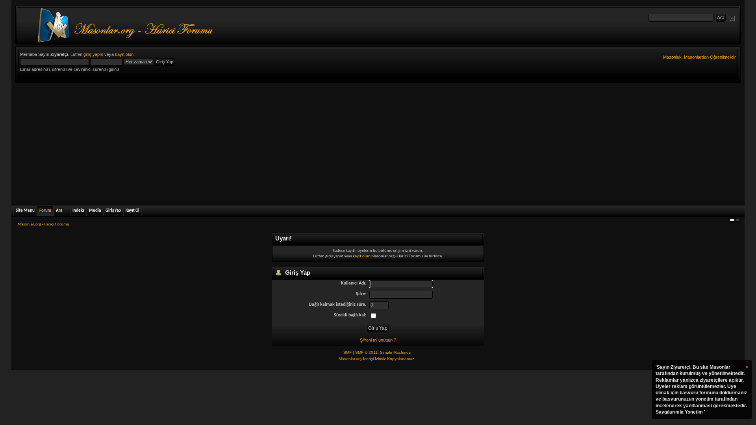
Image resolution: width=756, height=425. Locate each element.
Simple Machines (395, 352)
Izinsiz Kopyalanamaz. (395, 359)
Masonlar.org (350, 359)
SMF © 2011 (366, 352)
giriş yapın (93, 54)
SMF (347, 352)
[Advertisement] (378, 142)
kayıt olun (124, 54)
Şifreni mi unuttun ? (378, 340)
